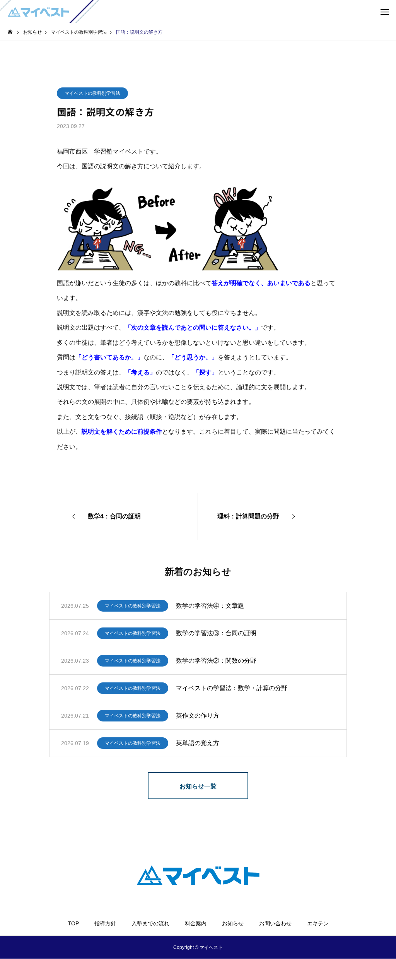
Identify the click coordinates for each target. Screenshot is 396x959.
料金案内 (196, 923)
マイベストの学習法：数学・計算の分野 (231, 688)
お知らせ (233, 923)
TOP (73, 923)
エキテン (318, 923)
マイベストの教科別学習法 (92, 93)
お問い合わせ (275, 923)
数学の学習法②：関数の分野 (216, 660)
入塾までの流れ (150, 923)
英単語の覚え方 (197, 743)
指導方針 (105, 923)
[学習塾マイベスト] (38, 11)
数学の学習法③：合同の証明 (216, 633)
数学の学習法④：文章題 (210, 605)
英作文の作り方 (197, 715)
